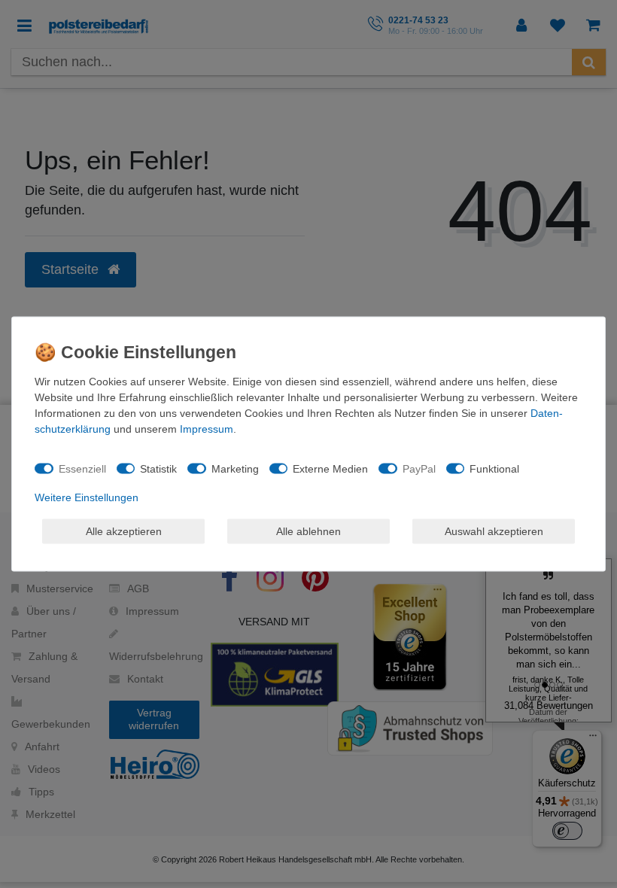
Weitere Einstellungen (86, 497)
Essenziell (82, 468)
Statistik (158, 468)
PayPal (419, 468)
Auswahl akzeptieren (494, 531)
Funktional (494, 468)
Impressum (206, 429)
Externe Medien (330, 468)
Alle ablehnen (308, 531)
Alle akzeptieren (124, 531)
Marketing (235, 468)
